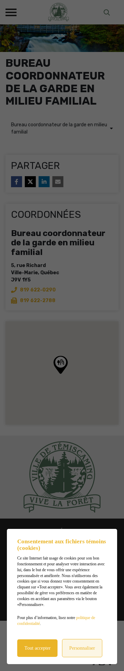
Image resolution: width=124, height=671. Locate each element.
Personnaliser (82, 648)
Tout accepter (37, 648)
